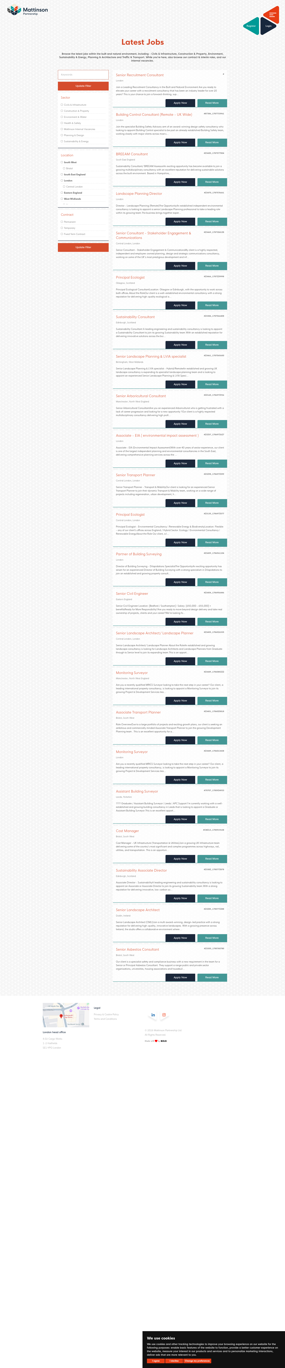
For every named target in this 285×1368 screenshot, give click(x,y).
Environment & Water (75, 117)
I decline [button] (174, 1361)
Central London (74, 186)
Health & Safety (72, 123)
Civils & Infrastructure (74, 104)
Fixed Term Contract (74, 234)
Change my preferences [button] (197, 1361)
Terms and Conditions (105, 1018)
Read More (212, 102)
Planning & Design (73, 135)
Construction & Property (76, 111)
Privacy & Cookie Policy (106, 1014)
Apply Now (180, 102)
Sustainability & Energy (76, 141)
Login (268, 26)
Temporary (69, 228)
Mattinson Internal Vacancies (79, 129)
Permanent (69, 221)
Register (251, 26)
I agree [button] (156, 1361)
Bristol (69, 168)
